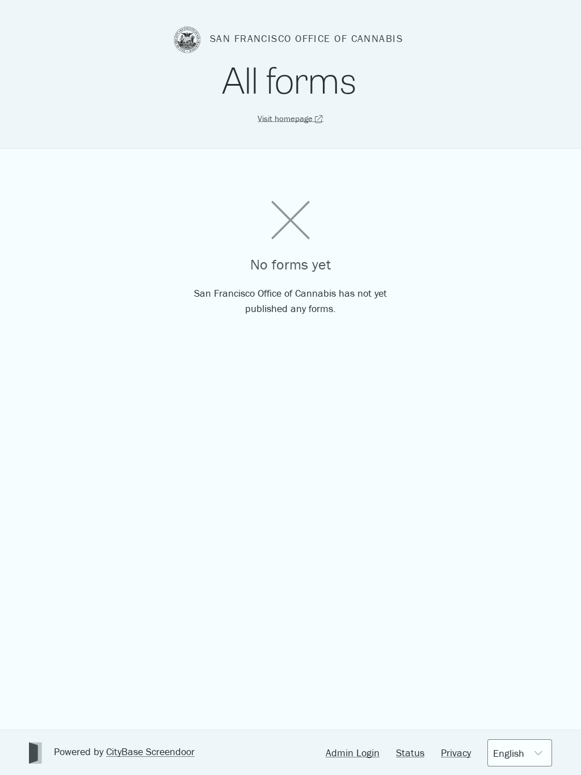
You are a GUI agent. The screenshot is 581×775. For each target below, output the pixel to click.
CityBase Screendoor (150, 751)
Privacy (456, 752)
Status (410, 752)
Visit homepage (286, 118)
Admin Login (353, 752)
